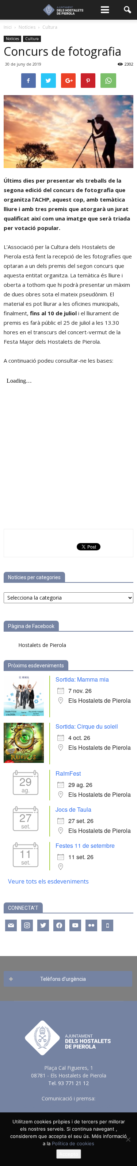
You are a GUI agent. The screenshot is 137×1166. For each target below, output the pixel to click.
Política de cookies (73, 1143)
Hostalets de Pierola (42, 645)
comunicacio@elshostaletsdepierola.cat (68, 1106)
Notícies (12, 38)
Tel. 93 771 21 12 (68, 1083)
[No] (128, 1139)
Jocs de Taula (73, 809)
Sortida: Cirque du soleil (87, 726)
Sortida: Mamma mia (82, 679)
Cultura (32, 38)
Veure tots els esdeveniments (48, 881)
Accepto (68, 1154)
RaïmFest (68, 773)
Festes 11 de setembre (85, 845)
